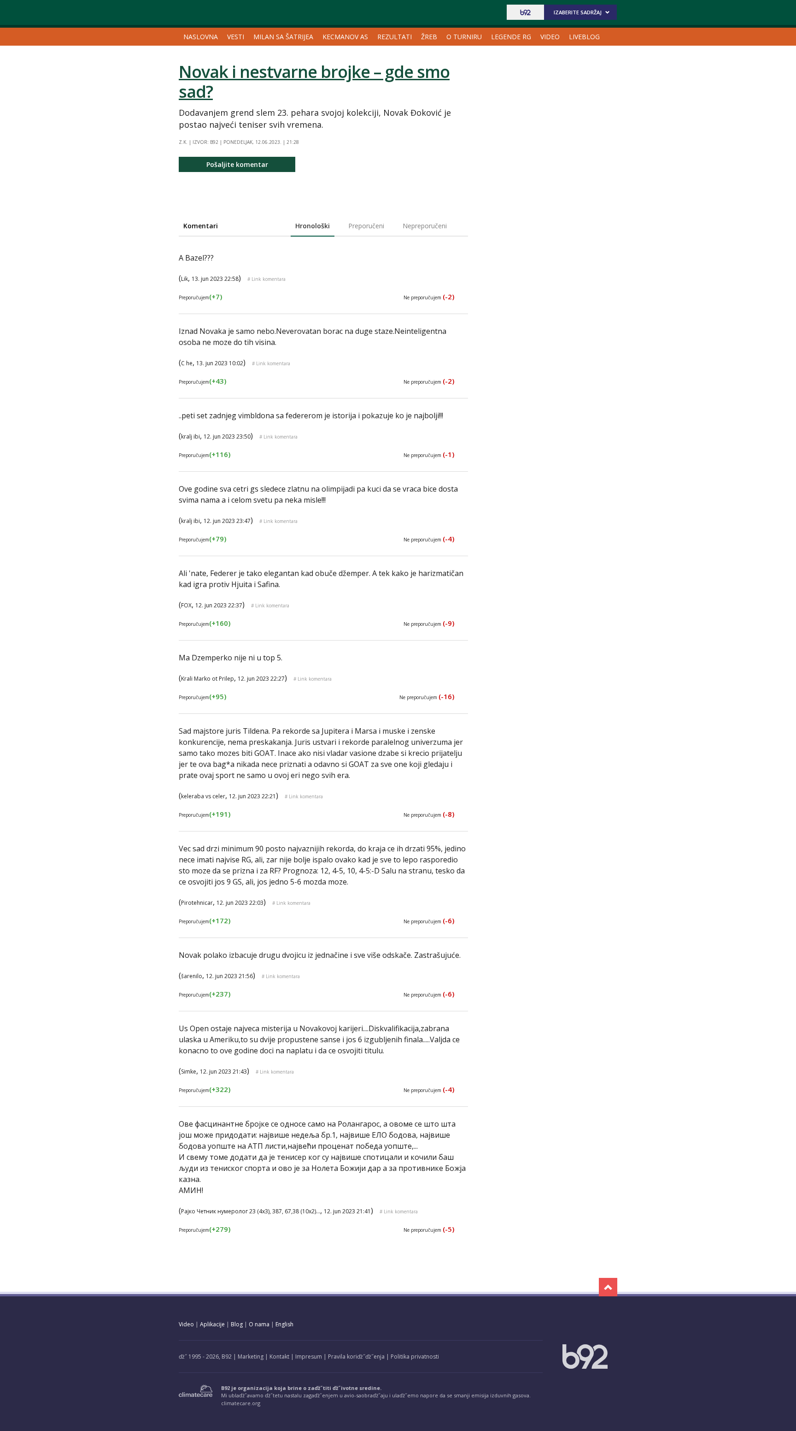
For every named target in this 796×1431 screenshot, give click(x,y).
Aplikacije (212, 1324)
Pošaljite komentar (237, 164)
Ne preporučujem (429, 297)
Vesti (235, 36)
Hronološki (312, 225)
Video (550, 36)
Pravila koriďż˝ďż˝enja (356, 1356)
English (284, 1324)
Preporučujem (200, 297)
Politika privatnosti (415, 1356)
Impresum (308, 1356)
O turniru (464, 36)
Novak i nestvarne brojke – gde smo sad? (314, 81)
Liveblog (584, 36)
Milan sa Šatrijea (283, 36)
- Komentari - (220, 12)
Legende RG (511, 36)
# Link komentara (266, 279)
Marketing (250, 1356)
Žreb (429, 36)
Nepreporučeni (425, 225)
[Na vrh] (608, 1287)
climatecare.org (240, 1403)
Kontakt (279, 1356)
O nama (259, 1324)
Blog (237, 1324)
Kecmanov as (345, 36)
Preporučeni (366, 225)
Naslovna (200, 36)
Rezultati (394, 36)
